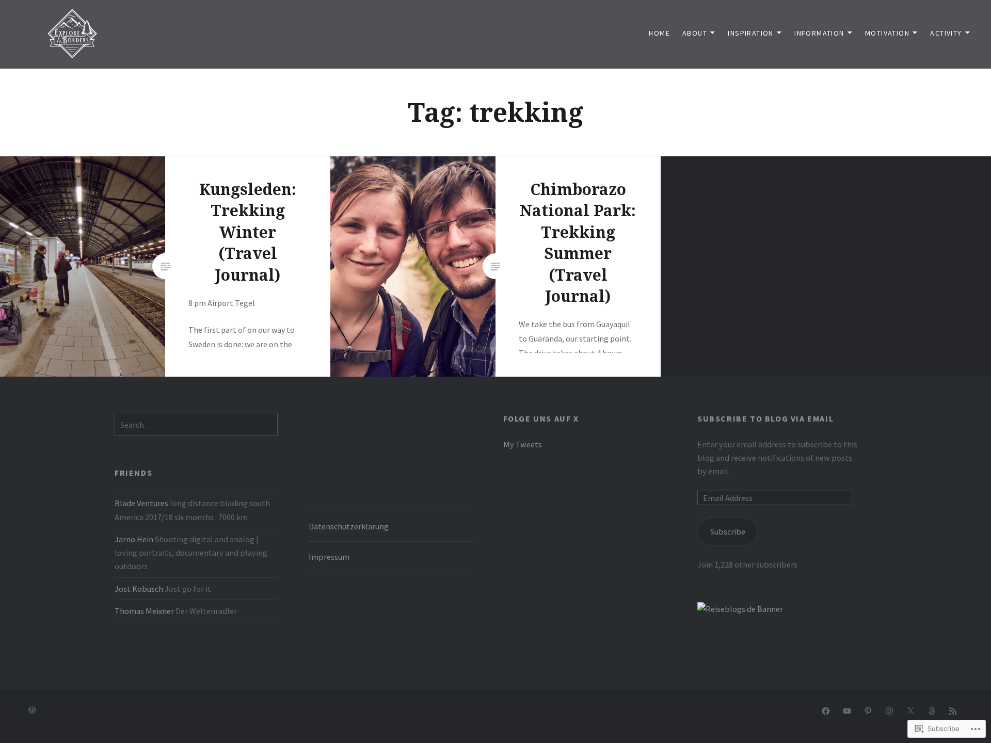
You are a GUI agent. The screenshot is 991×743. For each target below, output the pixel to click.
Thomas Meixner (144, 611)
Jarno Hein (134, 539)
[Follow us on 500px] (931, 710)
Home (659, 33)
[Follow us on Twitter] (910, 710)
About (694, 33)
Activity (946, 33)
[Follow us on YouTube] (847, 710)
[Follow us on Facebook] (826, 710)
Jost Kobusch (139, 589)
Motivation (887, 33)
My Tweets (522, 444)
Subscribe (727, 531)
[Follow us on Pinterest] (868, 710)
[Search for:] (196, 424)
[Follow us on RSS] (953, 710)
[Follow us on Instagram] (889, 710)
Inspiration (750, 33)
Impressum (329, 557)
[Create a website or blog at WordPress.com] (32, 710)
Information (819, 33)
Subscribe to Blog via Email (765, 418)
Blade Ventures (141, 503)
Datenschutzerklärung (349, 526)
